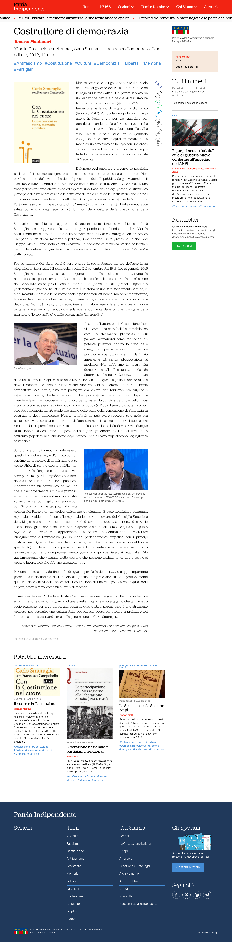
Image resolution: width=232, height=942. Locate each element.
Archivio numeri (129, 873)
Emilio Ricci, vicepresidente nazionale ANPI (194, 170)
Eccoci (124, 836)
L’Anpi (123, 851)
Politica (71, 881)
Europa (71, 918)
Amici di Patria (128, 881)
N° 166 (105, 6)
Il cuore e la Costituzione (35, 703)
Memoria (152, 63)
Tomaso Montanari (32, 41)
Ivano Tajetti (126, 715)
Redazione (72, 756)
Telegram (207, 895)
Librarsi (71, 665)
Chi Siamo (184, 6)
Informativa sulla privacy (42, 933)
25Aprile (72, 836)
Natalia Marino (22, 708)
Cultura (84, 63)
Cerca (209, 6)
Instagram (197, 895)
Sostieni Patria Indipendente (138, 903)
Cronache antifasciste (133, 665)
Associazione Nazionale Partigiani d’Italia (60, 930)
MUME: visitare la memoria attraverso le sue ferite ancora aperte (66, 17)
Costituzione (59, 63)
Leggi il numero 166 (187, 66)
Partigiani (25, 69)
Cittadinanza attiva (26, 665)
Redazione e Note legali (135, 866)
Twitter (186, 895)
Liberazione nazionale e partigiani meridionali (87, 749)
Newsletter (126, 896)
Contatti (124, 888)
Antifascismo (29, 63)
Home (87, 6)
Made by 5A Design (208, 933)
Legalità (72, 911)
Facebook (176, 895)
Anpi (176, 206)
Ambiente (73, 903)
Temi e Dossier (153, 6)
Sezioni (124, 6)
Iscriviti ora (184, 245)
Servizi (176, 116)
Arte (141, 742)
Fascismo (103, 776)
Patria (29, 6)
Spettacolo (157, 749)
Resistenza (141, 749)
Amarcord (125, 858)
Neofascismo (208, 206)
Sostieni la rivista (188, 867)
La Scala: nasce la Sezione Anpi (141, 707)
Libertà (132, 63)
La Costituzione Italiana (135, 843)
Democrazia (108, 63)
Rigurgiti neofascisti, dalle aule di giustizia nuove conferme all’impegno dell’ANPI (194, 157)
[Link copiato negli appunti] (158, 123)
